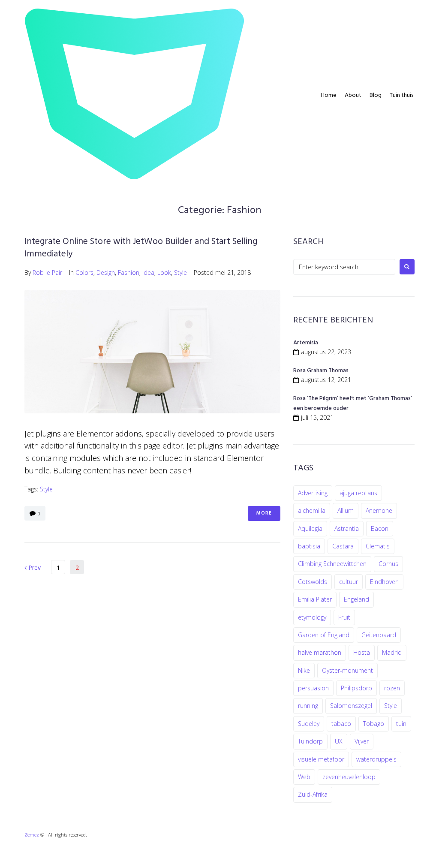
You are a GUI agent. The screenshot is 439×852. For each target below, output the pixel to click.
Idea (148, 272)
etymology (312, 617)
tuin (401, 724)
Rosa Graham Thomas (321, 371)
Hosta (361, 652)
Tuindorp (310, 741)
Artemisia (305, 343)
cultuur (348, 582)
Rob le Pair (47, 272)
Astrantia (346, 528)
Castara (343, 546)
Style (180, 272)
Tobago (373, 724)
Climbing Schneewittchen (332, 564)
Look (164, 272)
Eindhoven (384, 582)
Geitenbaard (378, 635)
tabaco (341, 724)
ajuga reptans (358, 493)
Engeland (356, 599)
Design (105, 272)
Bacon (379, 528)
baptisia (309, 546)
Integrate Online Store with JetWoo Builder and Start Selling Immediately (140, 248)
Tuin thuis (401, 95)
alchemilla (311, 510)
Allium (345, 510)
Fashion (128, 272)
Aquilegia (310, 528)
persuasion (313, 688)
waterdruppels (376, 759)
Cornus (388, 564)
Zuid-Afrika (313, 794)
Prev (32, 567)
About (353, 95)
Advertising (313, 493)
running (308, 705)
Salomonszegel (351, 705)
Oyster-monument (347, 670)
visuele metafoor (321, 759)
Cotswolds (312, 582)
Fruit (344, 617)
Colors (84, 272)
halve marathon (319, 652)
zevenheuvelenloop (349, 777)
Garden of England (323, 635)
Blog (376, 95)
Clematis (378, 546)
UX (339, 741)
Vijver (362, 741)
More (264, 513)
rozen (392, 688)
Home (329, 95)
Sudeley (308, 724)
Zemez (31, 834)
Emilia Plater (315, 599)
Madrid (392, 652)
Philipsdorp (356, 688)
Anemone (379, 510)
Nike (304, 670)
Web (304, 777)
